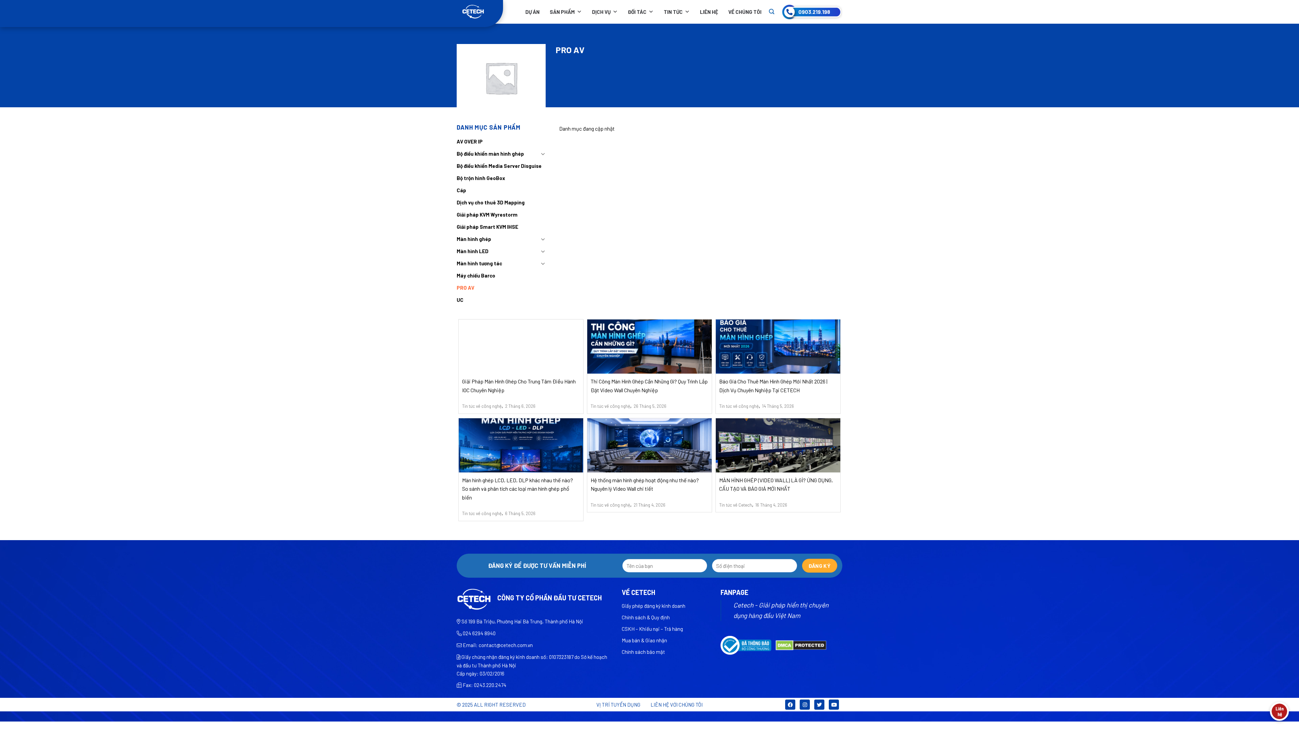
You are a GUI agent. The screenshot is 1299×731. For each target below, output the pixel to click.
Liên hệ (709, 12)
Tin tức (673, 12)
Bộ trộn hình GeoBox (481, 178)
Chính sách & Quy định (646, 617)
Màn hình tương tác (479, 263)
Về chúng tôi (744, 12)
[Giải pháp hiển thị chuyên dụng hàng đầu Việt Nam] (480, 12)
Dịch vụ (601, 12)
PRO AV (465, 288)
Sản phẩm (562, 12)
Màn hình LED (472, 251)
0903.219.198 (814, 11)
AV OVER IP (470, 141)
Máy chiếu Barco (476, 275)
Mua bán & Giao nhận (644, 640)
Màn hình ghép (474, 239)
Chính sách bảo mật (643, 652)
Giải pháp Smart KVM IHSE (487, 227)
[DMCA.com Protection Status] (801, 644)
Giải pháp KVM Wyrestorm (487, 215)
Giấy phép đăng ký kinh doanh (653, 606)
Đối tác (637, 12)
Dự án (532, 12)
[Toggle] (543, 154)
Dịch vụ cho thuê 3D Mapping (491, 202)
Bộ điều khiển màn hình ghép (490, 154)
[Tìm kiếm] (771, 11)
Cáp (461, 190)
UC (460, 300)
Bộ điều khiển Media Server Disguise (499, 166)
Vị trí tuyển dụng (618, 705)
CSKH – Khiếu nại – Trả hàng (652, 629)
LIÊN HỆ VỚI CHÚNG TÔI (677, 705)
